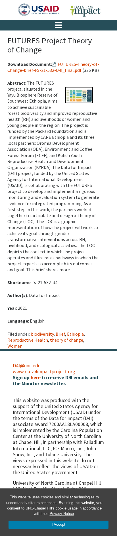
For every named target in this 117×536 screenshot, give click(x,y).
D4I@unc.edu (27, 365)
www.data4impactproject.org (44, 371)
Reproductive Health (27, 340)
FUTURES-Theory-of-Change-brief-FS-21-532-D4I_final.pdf (53, 67)
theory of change (66, 340)
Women (14, 346)
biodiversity (42, 334)
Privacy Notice (62, 513)
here (36, 377)
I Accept (58, 524)
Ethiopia (75, 334)
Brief (60, 334)
